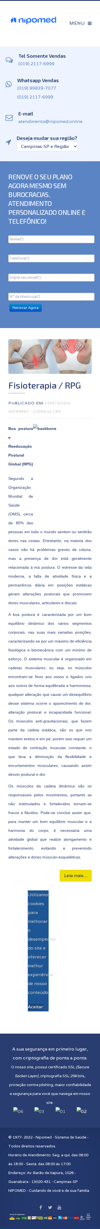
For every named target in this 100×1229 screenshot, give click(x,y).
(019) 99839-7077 (36, 88)
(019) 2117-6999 (36, 64)
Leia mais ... (75, 875)
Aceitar (35, 1007)
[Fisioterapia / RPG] (50, 356)
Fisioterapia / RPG (44, 385)
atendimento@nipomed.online (50, 121)
